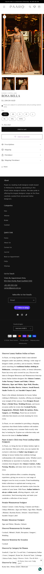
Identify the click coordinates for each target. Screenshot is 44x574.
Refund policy (23, 343)
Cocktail (7, 225)
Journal (6, 252)
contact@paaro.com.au (12, 288)
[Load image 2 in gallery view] (22, 83)
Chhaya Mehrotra (8, 510)
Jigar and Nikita (21, 510)
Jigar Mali (31, 510)
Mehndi (12, 532)
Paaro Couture (14, 340)
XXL (12, 119)
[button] (4, 7)
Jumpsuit (11, 555)
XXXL (21, 119)
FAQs (6, 261)
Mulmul (5, 513)
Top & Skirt (34, 558)
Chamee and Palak (32, 507)
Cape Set (13, 552)
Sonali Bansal (33, 513)
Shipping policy (35, 340)
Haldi (18, 532)
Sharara (21, 558)
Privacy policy (24, 340)
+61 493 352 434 (34, 1)
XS (13, 114)
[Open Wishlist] (34, 7)
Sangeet (32, 532)
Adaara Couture (7, 507)
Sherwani (24, 567)
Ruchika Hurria (15, 513)
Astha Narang (19, 507)
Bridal (6, 220)
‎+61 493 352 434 (10, 285)
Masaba (39, 510)
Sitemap (7, 266)
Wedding (5, 535)
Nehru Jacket (15, 567)
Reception (24, 532)
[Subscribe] (33, 300)
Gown (5, 555)
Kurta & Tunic (29, 555)
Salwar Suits (7, 558)
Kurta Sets (5, 567)
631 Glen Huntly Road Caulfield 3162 (18, 281)
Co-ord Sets (21, 552)
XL (5, 119)
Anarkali (5, 552)
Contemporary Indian (34, 552)
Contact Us (8, 247)
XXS (5, 114)
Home (6, 238)
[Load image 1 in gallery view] (8, 83)
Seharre (24, 513)
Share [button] (6, 167)
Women (6, 216)
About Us (7, 243)
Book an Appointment (11, 257)
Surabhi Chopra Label (10, 516)
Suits (26, 558)
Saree (15, 558)
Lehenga (39, 555)
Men (5, 211)
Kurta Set (19, 555)
